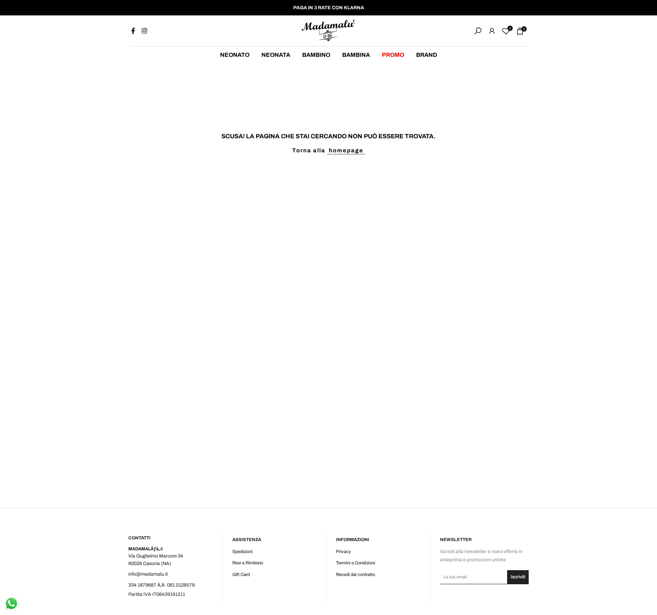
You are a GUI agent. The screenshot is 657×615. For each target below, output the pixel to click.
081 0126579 (181, 585)
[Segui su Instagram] (144, 31)
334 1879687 (142, 585)
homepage (346, 150)
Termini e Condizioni (355, 563)
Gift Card (241, 574)
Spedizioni (242, 551)
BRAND (426, 55)
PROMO (393, 55)
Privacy (343, 551)
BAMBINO (316, 55)
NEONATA (275, 55)
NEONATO (234, 55)
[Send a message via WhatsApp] (11, 603)
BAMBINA (356, 55)
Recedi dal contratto (355, 574)
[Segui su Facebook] (133, 31)
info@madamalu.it (148, 574)
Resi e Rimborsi (247, 563)
